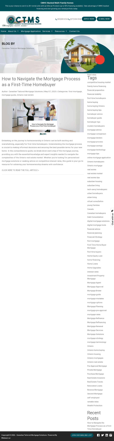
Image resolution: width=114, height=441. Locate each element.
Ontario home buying (96, 350)
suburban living (93, 185)
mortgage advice (94, 130)
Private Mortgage (94, 370)
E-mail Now (104, 19)
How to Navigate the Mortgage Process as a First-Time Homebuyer (99, 426)
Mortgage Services (95, 330)
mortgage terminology (96, 342)
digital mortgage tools (96, 225)
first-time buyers (94, 252)
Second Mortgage (94, 394)
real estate (91, 169)
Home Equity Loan (94, 256)
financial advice (93, 229)
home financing (93, 260)
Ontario (90, 346)
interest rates (93, 272)
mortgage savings (95, 146)
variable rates (93, 402)
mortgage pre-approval (97, 310)
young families (93, 205)
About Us (12, 31)
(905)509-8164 (62, 19)
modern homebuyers (96, 126)
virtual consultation (95, 201)
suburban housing (94, 181)
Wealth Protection (94, 405)
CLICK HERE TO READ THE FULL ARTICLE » (20, 170)
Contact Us (74, 31)
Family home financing (96, 86)
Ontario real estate (25, 95)
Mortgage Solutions (95, 334)
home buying (92, 102)
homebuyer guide (94, 118)
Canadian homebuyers (96, 213)
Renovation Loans (94, 386)
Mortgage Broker (94, 291)
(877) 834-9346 (75, 19)
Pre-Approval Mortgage (97, 366)
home (3, 31)
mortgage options (94, 302)
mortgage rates (93, 314)
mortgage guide (9, 95)
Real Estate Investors (96, 378)
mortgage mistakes (95, 298)
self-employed (93, 398)
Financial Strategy (94, 237)
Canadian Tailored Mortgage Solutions (32, 435)
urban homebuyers (95, 193)
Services (46, 31)
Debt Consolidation (95, 217)
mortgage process (95, 142)
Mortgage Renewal (95, 326)
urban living (92, 197)
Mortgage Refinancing (96, 322)
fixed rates (91, 75)
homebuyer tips (93, 122)
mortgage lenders (94, 138)
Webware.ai (5, 438)
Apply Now (89, 19)
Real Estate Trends (95, 382)
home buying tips (94, 110)
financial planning (94, 233)
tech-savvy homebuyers (97, 189)
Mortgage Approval (95, 287)
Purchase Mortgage (95, 374)
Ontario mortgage (94, 165)
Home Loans (92, 264)
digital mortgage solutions (98, 221)
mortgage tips (93, 153)
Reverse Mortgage (95, 390)
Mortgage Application (31, 31)
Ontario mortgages (95, 358)
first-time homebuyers (96, 98)
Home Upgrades (94, 268)
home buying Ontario (96, 106)
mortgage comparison (96, 134)
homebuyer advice (95, 114)
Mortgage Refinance (95, 318)
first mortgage (75, 91)
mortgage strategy (95, 338)
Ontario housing (94, 354)
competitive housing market (99, 82)
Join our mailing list (82, 435)
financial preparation (95, 90)
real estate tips (93, 177)
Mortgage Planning (95, 306)
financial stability (94, 94)
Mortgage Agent (94, 283)
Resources (60, 31)
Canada (90, 209)
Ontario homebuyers (95, 161)
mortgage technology (96, 150)
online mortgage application (99, 157)
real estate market (95, 173)
